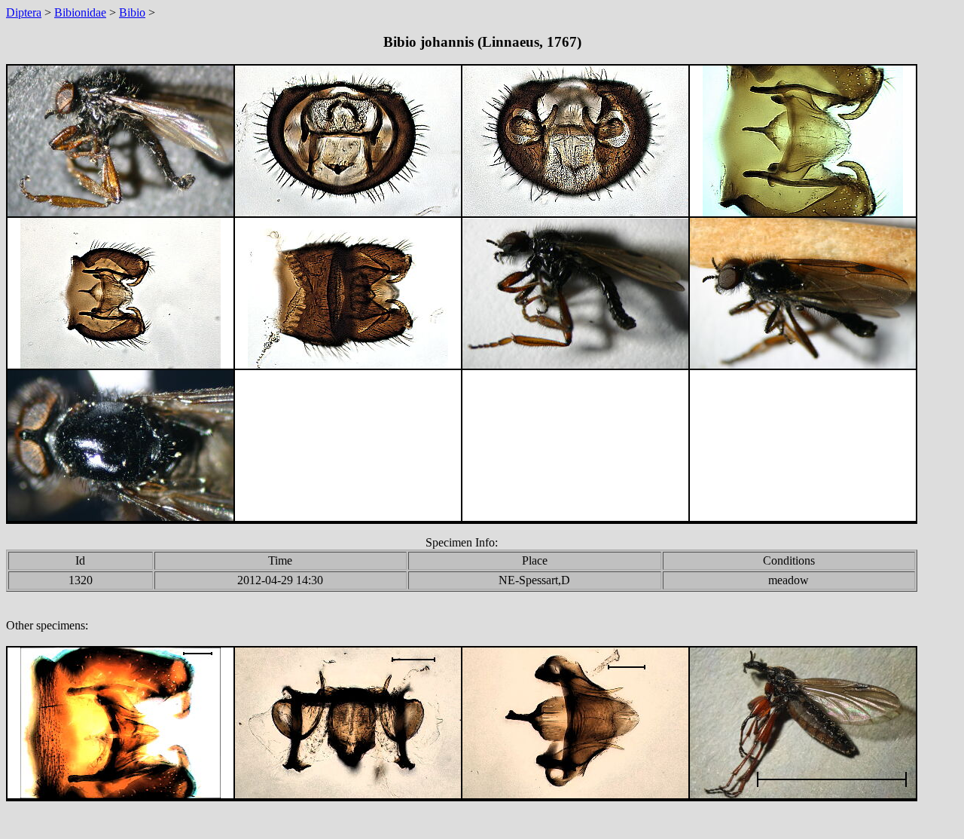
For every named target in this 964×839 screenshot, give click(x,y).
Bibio (132, 12)
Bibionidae (80, 12)
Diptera (23, 12)
